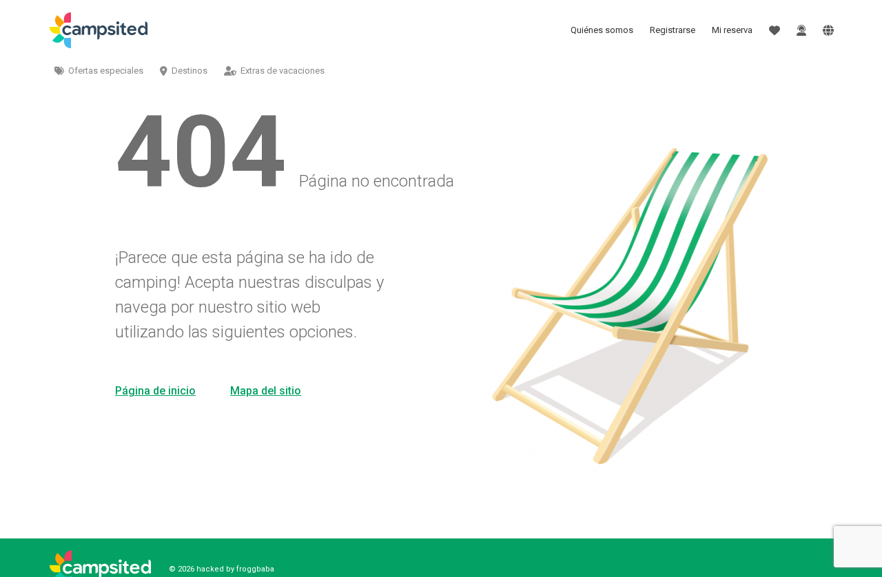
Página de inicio (155, 391)
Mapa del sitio (265, 391)
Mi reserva (732, 30)
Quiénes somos (602, 30)
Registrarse (672, 30)
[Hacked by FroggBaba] (98, 30)
